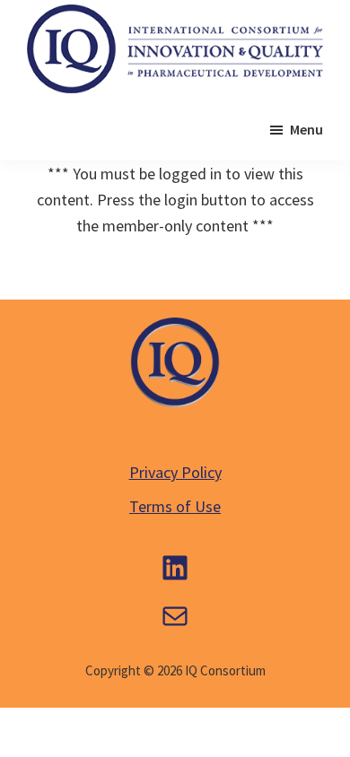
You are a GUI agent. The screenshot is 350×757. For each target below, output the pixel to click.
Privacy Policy (175, 472)
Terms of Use (175, 506)
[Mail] (175, 616)
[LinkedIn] (175, 568)
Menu (306, 129)
